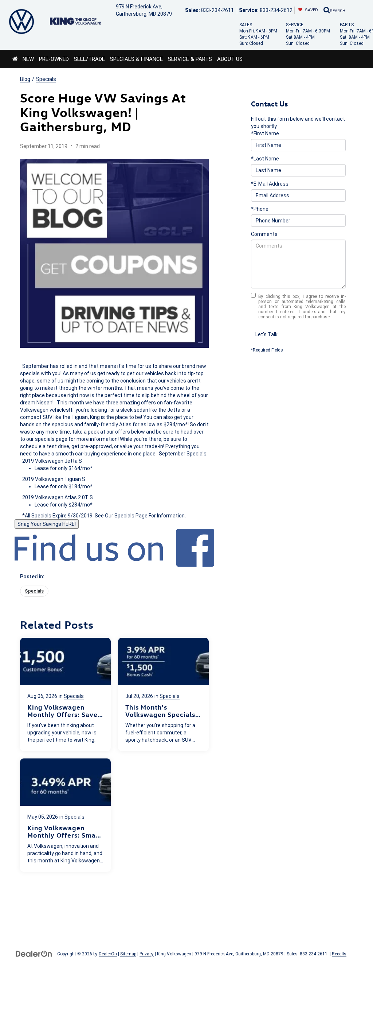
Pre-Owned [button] (54, 59)
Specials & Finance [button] (136, 59)
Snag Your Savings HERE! (46, 524)
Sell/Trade (89, 59)
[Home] (15, 59)
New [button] (28, 59)
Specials (46, 79)
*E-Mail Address (269, 184)
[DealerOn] (33, 953)
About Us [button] (230, 59)
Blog (25, 79)
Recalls (339, 953)
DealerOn (108, 953)
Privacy (147, 953)
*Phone (259, 209)
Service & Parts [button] (190, 59)
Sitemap (128, 953)
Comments (264, 234)
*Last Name (265, 159)
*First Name (265, 133)
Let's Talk (266, 334)
